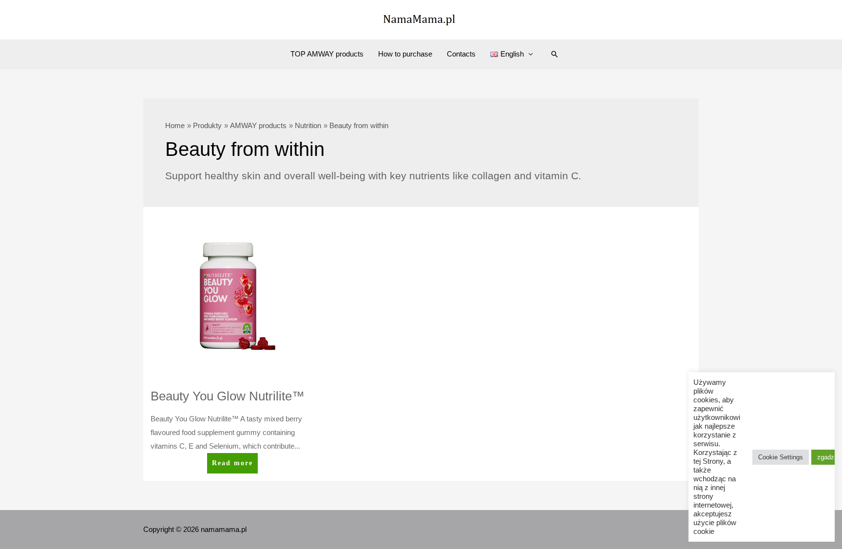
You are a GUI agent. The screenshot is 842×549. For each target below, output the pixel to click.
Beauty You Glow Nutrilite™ (228, 396)
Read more (232, 466)
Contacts (461, 54)
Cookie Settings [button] (780, 457)
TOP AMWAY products (327, 54)
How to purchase (405, 54)
